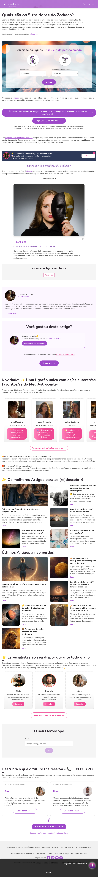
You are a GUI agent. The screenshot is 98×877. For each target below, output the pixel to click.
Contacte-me (88, 156)
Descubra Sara (23, 811)
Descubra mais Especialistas (47, 715)
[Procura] (84, 4)
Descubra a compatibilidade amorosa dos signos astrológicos (83, 488)
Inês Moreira (34, 34)
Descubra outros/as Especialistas (47, 448)
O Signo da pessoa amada (61, 69)
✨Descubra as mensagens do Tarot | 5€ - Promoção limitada (17, 433)
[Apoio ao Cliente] (89, 4)
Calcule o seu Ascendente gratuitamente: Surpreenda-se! (21, 510)
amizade (16, 98)
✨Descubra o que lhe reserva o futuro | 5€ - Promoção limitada (71, 433)
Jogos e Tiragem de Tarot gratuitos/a (76, 847)
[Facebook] (48, 858)
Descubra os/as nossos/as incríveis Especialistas (49, 833)
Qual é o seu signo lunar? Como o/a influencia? (81, 510)
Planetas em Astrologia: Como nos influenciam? (33, 531)
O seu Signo (24, 69)
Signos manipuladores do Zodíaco (19, 138)
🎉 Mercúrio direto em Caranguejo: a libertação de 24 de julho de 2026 (83, 608)
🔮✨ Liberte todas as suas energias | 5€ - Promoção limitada (44, 433)
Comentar (47, 363)
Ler (3, 526)
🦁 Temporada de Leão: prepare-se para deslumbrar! (33, 632)
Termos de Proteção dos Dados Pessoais (70, 853)
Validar (49, 82)
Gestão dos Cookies (44, 853)
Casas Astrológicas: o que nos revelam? (82, 531)
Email (27, 739)
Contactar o (47, 826)
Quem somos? (35, 847)
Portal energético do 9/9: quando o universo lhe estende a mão (24, 585)
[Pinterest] (61, 858)
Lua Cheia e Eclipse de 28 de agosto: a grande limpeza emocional (82, 584)
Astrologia (49, 275)
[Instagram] (52, 858)
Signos (29, 171)
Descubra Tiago (71, 811)
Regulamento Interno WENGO (23, 853)
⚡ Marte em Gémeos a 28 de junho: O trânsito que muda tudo (34, 608)
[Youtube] (57, 858)
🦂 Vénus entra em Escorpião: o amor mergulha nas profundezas (83, 561)
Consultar (18, 704)
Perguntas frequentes (50, 847)
